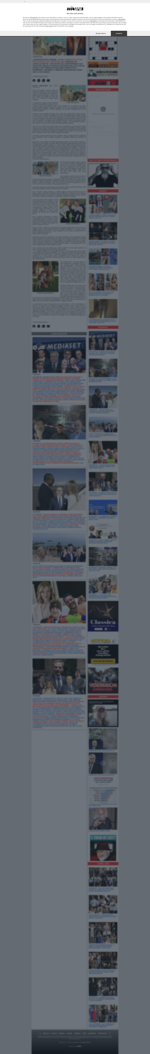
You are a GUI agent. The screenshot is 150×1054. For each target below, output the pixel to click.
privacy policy (49, 26)
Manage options (101, 33)
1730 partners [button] (34, 17)
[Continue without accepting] (24, 1)
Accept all (119, 33)
